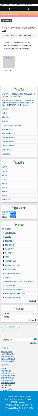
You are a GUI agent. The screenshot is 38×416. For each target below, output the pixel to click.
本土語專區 (6, 154)
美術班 (4, 214)
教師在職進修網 (10, 261)
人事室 (4, 179)
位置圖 (4, 113)
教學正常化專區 (7, 133)
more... (32, 301)
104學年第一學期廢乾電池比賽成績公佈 (18, 29)
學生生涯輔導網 (10, 269)
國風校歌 (5, 121)
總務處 (4, 167)
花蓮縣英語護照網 (7, 378)
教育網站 (6, 228)
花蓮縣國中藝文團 (7, 361)
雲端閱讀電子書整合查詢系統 (15, 293)
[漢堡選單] (34, 14)
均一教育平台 (9, 253)
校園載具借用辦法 (8, 141)
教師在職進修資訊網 (8, 375)
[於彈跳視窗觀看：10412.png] (9, 62)
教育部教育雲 (6, 385)
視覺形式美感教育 (7, 356)
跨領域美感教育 (10, 285)
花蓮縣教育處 (9, 249)
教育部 (3, 368)
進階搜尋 (33, 343)
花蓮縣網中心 (13, 408)
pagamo (7, 277)
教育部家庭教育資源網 (12, 273)
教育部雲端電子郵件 (8, 383)
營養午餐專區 (7, 149)
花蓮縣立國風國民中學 (9, 14)
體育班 (4, 217)
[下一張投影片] (28, 8)
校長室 (4, 175)
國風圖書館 (8, 241)
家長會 (4, 195)
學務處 (4, 187)
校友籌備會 (6, 199)
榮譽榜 (12, 36)
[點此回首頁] (19, 5)
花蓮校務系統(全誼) (8, 373)
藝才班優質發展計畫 (8, 359)
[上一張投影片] (9, 8)
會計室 (4, 171)
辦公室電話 (6, 117)
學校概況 (5, 109)
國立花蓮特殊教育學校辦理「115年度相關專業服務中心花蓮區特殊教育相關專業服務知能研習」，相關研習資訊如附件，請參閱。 (18, 102)
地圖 (29, 399)
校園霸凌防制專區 (8, 137)
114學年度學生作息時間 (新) (12, 125)
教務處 (4, 183)
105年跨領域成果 (7, 354)
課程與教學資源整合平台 (13, 289)
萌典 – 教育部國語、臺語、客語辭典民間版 (19, 281)
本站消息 (7, 20)
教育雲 (7, 257)
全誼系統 (8, 237)
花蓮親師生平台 (10, 233)
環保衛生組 (6, 36)
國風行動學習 (9, 245)
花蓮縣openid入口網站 (12, 265)
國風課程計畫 (7, 129)
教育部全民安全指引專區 (13, 297)
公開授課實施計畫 (8, 145)
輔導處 (4, 191)
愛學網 (3, 387)
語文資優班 (6, 212)
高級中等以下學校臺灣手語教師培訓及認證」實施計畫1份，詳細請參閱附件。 (18, 95)
